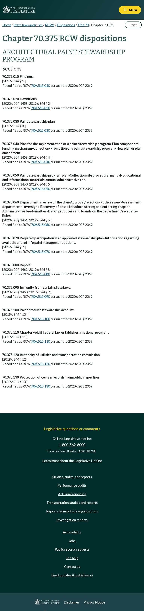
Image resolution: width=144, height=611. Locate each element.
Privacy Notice (94, 602)
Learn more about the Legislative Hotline (72, 461)
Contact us (72, 566)
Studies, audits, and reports (72, 477)
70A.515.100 (40, 319)
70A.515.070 (40, 251)
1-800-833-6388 (87, 451)
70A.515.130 (40, 386)
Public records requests (72, 549)
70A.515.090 (40, 296)
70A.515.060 (40, 225)
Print (133, 25)
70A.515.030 (40, 130)
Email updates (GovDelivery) (72, 575)
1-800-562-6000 (72, 444)
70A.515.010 (40, 85)
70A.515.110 (40, 341)
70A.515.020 (40, 108)
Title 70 (83, 25)
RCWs (49, 25)
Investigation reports (72, 520)
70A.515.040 (40, 162)
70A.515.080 (40, 274)
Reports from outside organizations (72, 511)
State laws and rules (28, 25)
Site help (72, 558)
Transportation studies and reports (72, 502)
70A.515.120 (40, 364)
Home (6, 25)
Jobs (72, 541)
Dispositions (66, 25)
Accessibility (72, 532)
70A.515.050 (40, 189)
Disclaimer (71, 602)
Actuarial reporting (72, 494)
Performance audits (72, 485)
